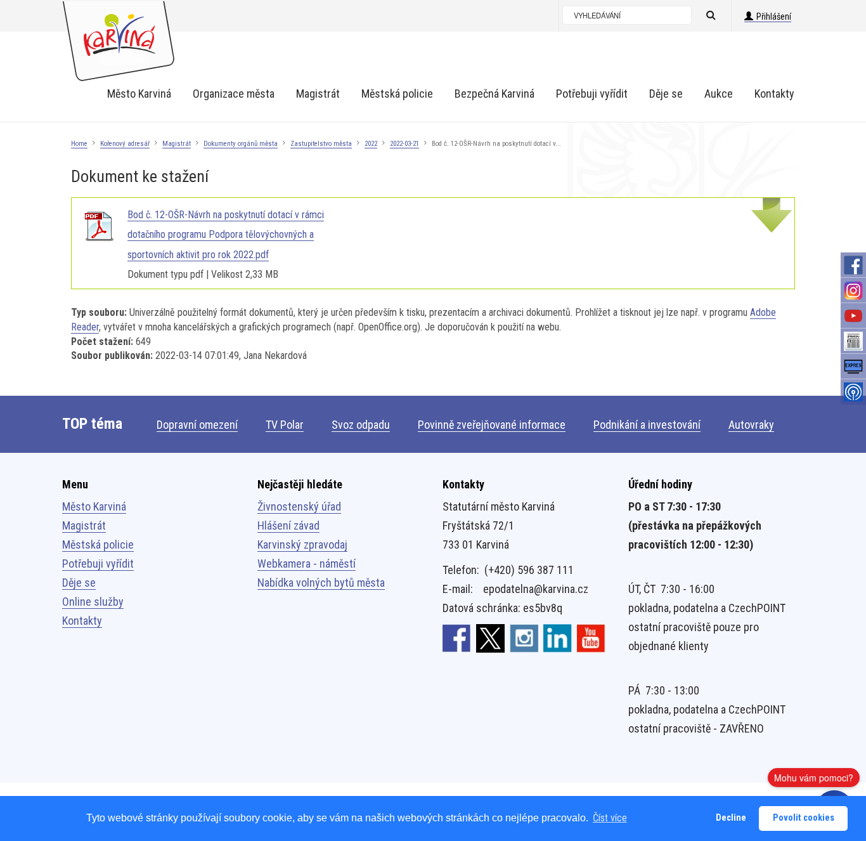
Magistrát (176, 144)
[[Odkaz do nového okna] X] (490, 637)
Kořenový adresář (125, 144)
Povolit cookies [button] (803, 817)
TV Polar (285, 424)
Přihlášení (773, 16)
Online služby (93, 601)
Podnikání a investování (647, 424)
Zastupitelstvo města (321, 144)
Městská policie (98, 544)
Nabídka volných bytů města (321, 582)
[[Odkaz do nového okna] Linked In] (557, 637)
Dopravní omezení (197, 424)
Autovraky (751, 424)
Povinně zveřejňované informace (491, 424)
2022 (371, 144)
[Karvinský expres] (853, 366)
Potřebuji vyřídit (98, 563)
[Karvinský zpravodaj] (853, 341)
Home (79, 144)
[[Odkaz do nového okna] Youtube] (591, 637)
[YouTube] (853, 315)
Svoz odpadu (361, 424)
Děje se (79, 582)
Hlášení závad (288, 525)
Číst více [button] (610, 818)
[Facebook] (853, 265)
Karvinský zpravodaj (302, 544)
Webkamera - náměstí (306, 563)
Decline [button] (731, 817)
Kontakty (82, 620)
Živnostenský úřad (299, 506)
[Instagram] (853, 290)
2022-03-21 (404, 144)
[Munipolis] (853, 391)
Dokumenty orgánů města (241, 144)
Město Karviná (94, 506)
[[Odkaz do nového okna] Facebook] (457, 637)
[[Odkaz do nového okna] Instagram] (524, 637)
